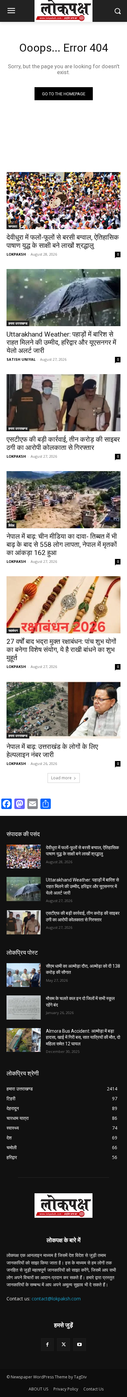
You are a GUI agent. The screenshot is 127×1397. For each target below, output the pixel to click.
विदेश (11, 525)
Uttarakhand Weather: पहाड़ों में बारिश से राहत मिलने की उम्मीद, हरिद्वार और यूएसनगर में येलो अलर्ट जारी (61, 342)
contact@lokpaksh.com (56, 1298)
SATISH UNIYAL (21, 359)
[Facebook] (47, 1344)
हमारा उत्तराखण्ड (17, 323)
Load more (61, 778)
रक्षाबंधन (13, 630)
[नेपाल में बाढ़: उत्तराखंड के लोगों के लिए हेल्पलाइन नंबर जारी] (63, 709)
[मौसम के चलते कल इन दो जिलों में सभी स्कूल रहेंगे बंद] (24, 1007)
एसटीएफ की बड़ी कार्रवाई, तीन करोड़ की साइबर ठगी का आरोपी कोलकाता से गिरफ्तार (63, 444)
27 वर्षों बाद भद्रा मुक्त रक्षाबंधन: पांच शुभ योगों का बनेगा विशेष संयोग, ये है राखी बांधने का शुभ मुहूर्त (61, 650)
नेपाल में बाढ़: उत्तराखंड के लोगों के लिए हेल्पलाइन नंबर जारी (52, 751)
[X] (63, 1344)
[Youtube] (79, 1344)
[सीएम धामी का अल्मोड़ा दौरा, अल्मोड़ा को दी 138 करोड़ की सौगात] (24, 975)
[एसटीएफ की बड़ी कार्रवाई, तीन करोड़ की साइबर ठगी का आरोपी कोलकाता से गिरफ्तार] (63, 402)
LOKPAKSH (16, 254)
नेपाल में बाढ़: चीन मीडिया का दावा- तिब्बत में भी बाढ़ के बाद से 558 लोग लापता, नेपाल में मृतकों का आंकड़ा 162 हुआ (62, 544)
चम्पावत (12, 226)
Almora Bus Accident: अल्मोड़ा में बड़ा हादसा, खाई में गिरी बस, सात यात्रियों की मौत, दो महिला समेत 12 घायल (83, 1037)
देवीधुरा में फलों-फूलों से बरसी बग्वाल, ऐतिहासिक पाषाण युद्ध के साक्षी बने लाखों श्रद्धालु (63, 241)
